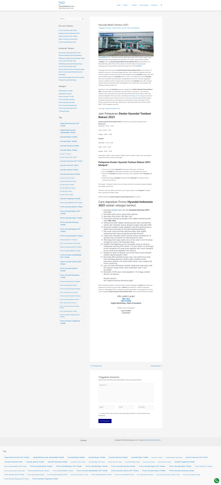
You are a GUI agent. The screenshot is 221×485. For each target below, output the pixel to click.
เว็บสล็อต (61, 64)
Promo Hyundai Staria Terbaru (68, 302)
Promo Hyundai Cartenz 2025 (68, 30)
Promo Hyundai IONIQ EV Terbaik (70, 251)
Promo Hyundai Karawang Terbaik (69, 276)
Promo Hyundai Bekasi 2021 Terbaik (71, 202)
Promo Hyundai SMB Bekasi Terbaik (69, 299)
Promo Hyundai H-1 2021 (66, 96)
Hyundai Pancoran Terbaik (67, 184)
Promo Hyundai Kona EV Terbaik (70, 281)
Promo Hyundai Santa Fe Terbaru (70, 296)
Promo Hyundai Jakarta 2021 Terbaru (70, 263)
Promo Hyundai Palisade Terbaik (70, 289)
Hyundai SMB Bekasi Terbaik (67, 188)
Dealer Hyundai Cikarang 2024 (68, 39)
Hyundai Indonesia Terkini (69, 165)
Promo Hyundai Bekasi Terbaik (71, 207)
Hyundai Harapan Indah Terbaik (68, 157)
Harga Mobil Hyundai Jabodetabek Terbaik (68, 131)
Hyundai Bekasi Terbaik (68, 137)
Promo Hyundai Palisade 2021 (68, 105)
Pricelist (134, 5)
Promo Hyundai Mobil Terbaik (68, 285)
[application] (128, 5)
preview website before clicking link (70, 69)
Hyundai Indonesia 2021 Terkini (71, 161)
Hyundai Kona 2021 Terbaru (67, 178)
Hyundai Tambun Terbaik (66, 194)
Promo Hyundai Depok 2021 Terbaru (70, 230)
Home (119, 5)
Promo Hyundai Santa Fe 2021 (68, 108)
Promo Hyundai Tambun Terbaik (68, 311)
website (114, 210)
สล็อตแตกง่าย (62, 58)
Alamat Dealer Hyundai (66, 91)
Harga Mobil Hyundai (65, 93)
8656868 (139, 66)
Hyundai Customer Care (112, 108)
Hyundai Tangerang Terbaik (70, 198)
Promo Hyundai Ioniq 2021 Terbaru (71, 247)
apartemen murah (64, 53)
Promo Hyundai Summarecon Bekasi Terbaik (69, 307)
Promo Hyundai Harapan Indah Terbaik (70, 243)
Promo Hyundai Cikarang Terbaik (69, 223)
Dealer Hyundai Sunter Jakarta (68, 36)
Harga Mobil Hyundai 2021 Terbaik (69, 124)
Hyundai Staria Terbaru (66, 191)
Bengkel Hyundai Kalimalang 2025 (69, 33)
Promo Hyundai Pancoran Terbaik (69, 292)
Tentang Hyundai (64, 111)
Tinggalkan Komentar (104, 28)
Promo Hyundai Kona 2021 (67, 102)
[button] (161, 5)
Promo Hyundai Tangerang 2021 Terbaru (70, 316)
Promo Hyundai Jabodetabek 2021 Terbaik (70, 256)
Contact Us (154, 5)
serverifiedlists (63, 77)
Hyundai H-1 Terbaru (65, 154)
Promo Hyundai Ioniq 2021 (67, 99)
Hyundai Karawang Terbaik (70, 174)
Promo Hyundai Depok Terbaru (71, 236)
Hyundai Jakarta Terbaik (69, 170)
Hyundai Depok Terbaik (68, 150)
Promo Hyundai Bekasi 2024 (67, 42)
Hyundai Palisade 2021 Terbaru (68, 181)
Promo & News (143, 5)
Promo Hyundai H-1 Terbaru (68, 240)
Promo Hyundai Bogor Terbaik (71, 218)
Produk (125, 5)
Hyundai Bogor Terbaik (68, 141)
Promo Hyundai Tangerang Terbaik (70, 322)
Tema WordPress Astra (153, 440)
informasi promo (134, 96)
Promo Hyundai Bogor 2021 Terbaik (70, 212)
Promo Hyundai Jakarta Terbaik (68, 269)
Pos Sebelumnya (96, 366)
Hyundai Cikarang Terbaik (69, 146)
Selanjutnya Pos (156, 366)
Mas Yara (126, 299)
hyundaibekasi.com (66, 6)
